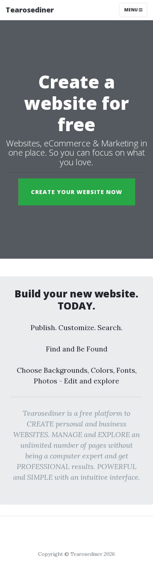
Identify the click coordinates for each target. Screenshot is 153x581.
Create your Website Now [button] (76, 192)
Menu (131, 10)
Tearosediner (30, 10)
